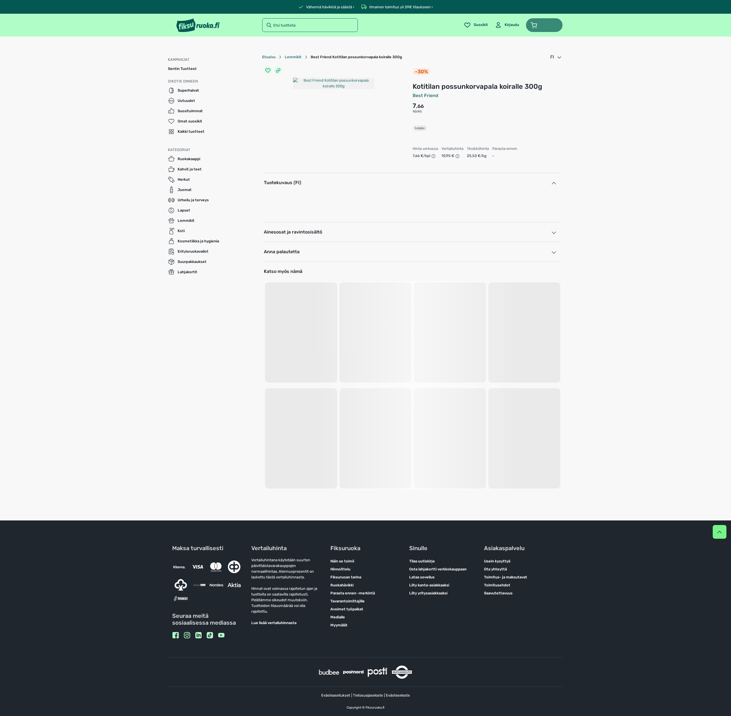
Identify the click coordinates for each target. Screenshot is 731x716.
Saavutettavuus (498, 593)
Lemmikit (293, 57)
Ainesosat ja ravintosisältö (293, 232)
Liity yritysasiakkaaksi (428, 593)
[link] (507, 25)
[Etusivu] (198, 25)
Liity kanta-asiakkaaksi (429, 585)
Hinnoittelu (340, 569)
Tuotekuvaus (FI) (282, 182)
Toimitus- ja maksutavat (505, 577)
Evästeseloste (398, 695)
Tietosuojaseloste (368, 695)
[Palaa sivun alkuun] (719, 532)
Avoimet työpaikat (346, 609)
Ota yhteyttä (495, 569)
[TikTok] (209, 635)
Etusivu (269, 57)
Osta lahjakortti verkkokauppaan (438, 569)
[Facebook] (175, 635)
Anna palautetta (282, 251)
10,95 (417, 111)
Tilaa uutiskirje (422, 561)
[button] (544, 25)
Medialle (337, 617)
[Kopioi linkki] (278, 70)
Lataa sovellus (422, 577)
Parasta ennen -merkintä (352, 593)
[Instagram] (187, 635)
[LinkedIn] (198, 635)
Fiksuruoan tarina (345, 577)
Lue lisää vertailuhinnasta (273, 623)
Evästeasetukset (335, 695)
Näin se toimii (342, 561)
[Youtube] (221, 635)
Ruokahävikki (342, 585)
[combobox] (556, 57)
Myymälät (339, 625)
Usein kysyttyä (497, 561)
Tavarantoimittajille (347, 601)
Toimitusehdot (497, 585)
